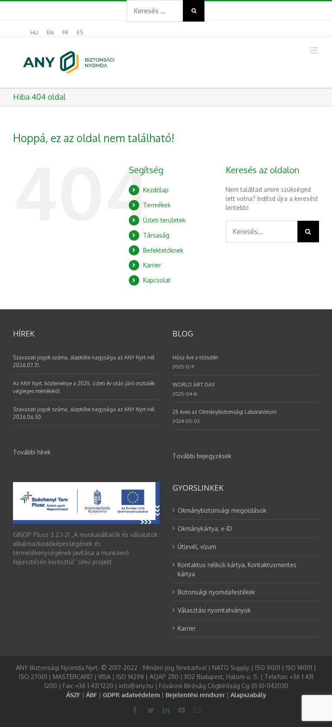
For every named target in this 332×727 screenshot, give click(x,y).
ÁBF (91, 694)
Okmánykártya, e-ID (205, 528)
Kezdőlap (156, 190)
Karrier (152, 265)
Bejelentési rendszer (195, 694)
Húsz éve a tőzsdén (195, 357)
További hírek (32, 452)
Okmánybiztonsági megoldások (222, 510)
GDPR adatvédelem (131, 694)
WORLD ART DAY (193, 384)
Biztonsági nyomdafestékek (216, 592)
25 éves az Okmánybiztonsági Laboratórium (224, 412)
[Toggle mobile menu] (314, 50)
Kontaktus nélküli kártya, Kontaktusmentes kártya (237, 569)
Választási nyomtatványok (214, 610)
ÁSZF (73, 694)
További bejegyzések (201, 456)
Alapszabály (248, 694)
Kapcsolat (157, 280)
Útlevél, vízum (197, 546)
